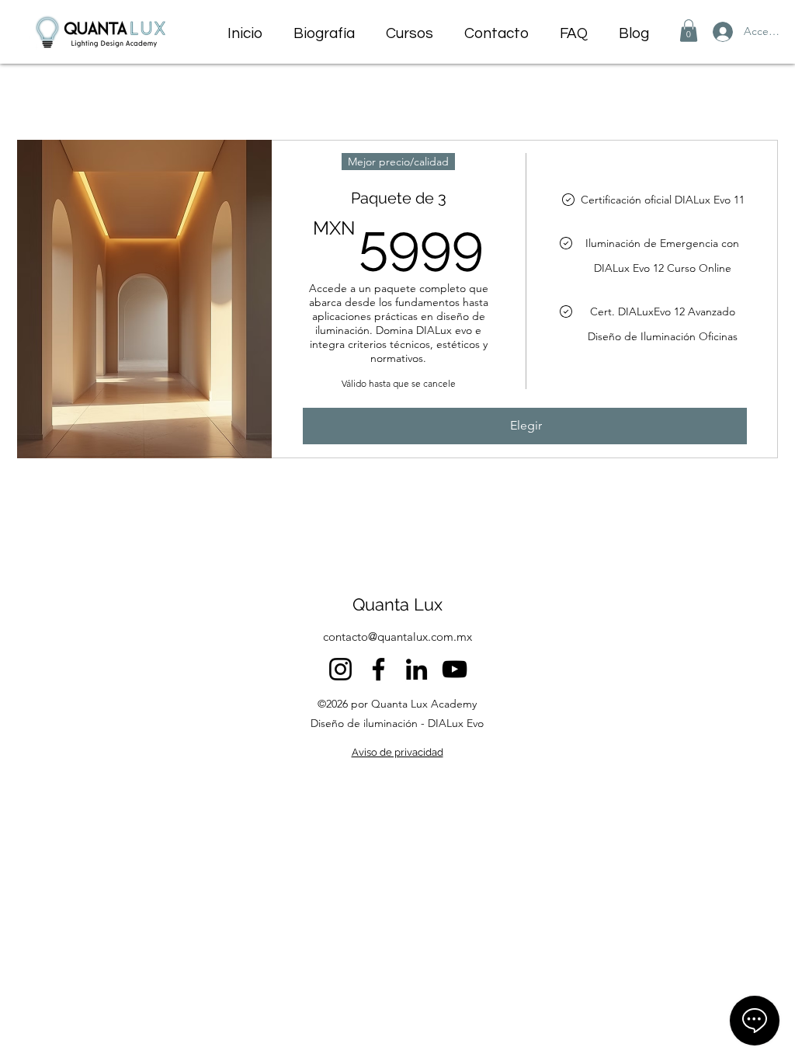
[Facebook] (378, 669)
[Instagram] (340, 669)
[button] (688, 30)
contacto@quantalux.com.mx (397, 636)
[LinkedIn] (416, 669)
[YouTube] (454, 669)
